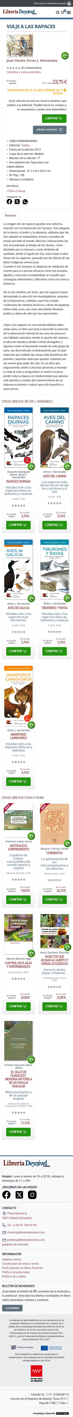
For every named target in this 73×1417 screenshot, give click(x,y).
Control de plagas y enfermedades (18, 964)
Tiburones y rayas (54, 608)
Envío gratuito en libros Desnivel (22, 1268)
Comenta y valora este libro (24, 72)
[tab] (10, 216)
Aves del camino (54, 476)
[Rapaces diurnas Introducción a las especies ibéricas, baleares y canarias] (18, 437)
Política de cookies (14, 1276)
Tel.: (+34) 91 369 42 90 (21, 1225)
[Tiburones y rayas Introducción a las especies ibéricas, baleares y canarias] (54, 569)
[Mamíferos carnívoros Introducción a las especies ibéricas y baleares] (18, 696)
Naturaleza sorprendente (18, 847)
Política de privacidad (16, 1272)
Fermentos (54, 853)
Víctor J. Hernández (42, 60)
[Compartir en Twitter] (17, 201)
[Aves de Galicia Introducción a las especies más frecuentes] (18, 569)
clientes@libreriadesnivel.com (25, 1232)
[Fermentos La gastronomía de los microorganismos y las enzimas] (54, 824)
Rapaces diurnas (18, 481)
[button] (58, 12)
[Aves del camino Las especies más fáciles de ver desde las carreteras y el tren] (54, 437)
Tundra (25, 145)
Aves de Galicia (18, 608)
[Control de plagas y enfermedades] (18, 934)
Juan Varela (16, 60)
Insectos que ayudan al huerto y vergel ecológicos (54, 960)
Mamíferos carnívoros (18, 736)
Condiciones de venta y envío (20, 1264)
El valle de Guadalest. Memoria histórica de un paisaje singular (18, 1079)
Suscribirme (12, 1308)
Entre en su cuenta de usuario (50, 3)
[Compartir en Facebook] (9, 201)
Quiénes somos (11, 1259)
